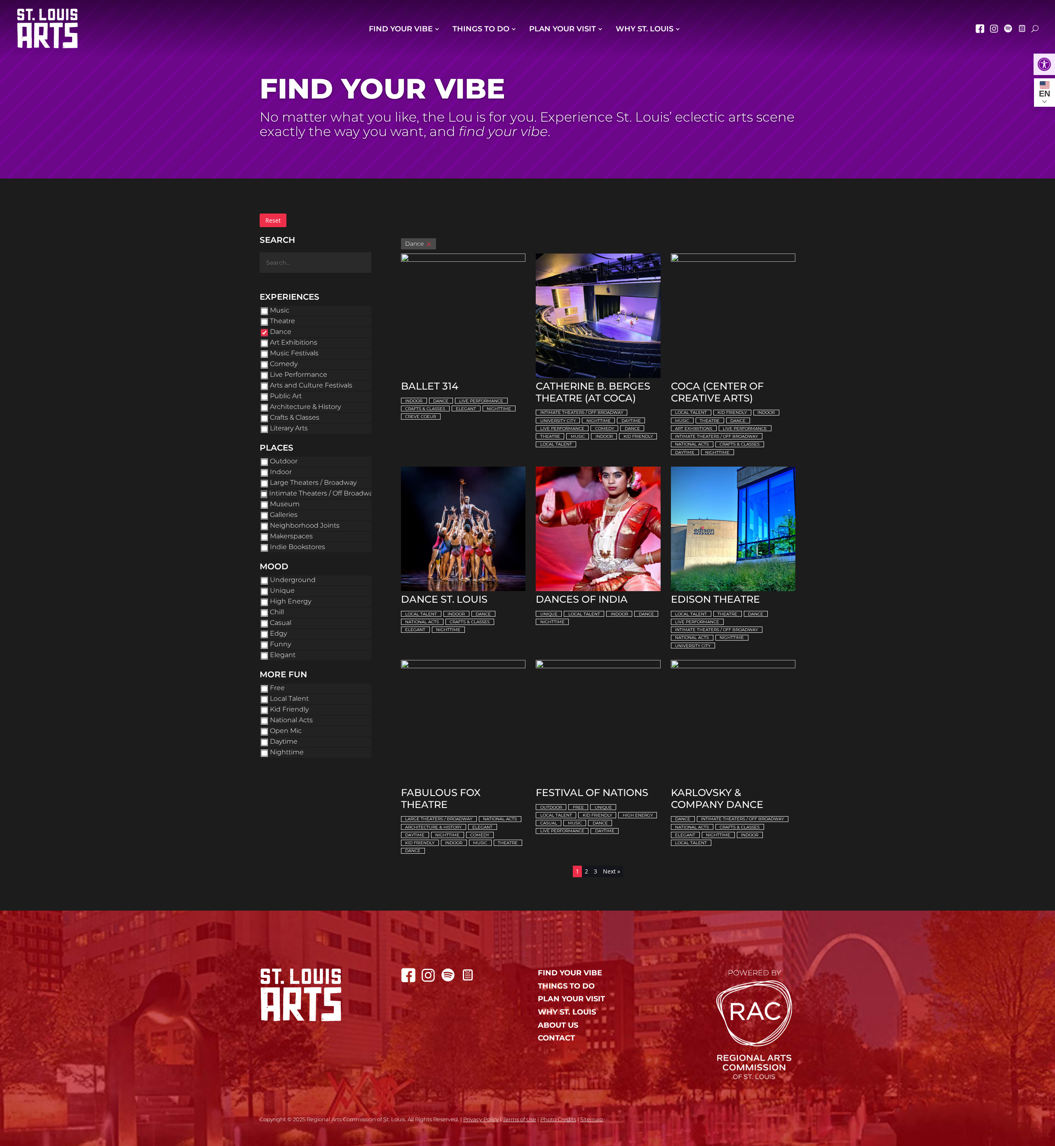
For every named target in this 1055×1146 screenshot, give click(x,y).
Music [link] (578, 436)
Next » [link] (611, 871)
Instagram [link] (994, 28)
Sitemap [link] (591, 1119)
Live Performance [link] (481, 401)
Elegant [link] (466, 408)
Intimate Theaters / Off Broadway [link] (581, 412)
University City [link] (558, 420)
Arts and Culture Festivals (311, 385)
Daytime (284, 741)
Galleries (284, 515)
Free (277, 688)
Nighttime (287, 752)
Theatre (282, 321)
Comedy (284, 364)
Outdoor (284, 461)
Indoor (281, 472)
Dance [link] (440, 401)
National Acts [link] (692, 444)
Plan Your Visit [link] (562, 28)
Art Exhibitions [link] (693, 428)
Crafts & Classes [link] (425, 408)
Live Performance (298, 374)
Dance (280, 332)
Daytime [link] (631, 420)
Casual (280, 623)
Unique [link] (549, 614)
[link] (1044, 64)
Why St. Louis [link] (644, 28)
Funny (280, 644)
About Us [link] (558, 1025)
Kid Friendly (289, 709)
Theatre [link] (550, 436)
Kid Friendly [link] (638, 436)
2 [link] (586, 871)
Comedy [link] (604, 428)
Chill (277, 612)
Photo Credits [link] (558, 1119)
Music (279, 310)
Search (277, 240)
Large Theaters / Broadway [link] (438, 819)
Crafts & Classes (294, 417)
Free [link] (578, 807)
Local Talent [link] (556, 444)
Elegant (282, 655)
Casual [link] (548, 823)
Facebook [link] (980, 28)
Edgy (278, 633)
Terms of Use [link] (519, 1119)
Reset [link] (273, 220)
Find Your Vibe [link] (401, 28)
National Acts (291, 720)
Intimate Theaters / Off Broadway (322, 493)
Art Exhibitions (293, 342)
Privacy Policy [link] (481, 1119)
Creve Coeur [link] (420, 416)
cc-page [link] (1022, 28)
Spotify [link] (1008, 28)
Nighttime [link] (499, 408)
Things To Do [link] (480, 28)
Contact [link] (556, 1038)
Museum (285, 504)
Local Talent (289, 698)
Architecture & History (305, 407)
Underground (293, 580)
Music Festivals (294, 353)
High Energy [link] (638, 815)
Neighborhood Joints (305, 525)
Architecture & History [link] (433, 827)
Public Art (286, 396)
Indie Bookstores (297, 547)
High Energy (290, 601)
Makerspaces (291, 536)
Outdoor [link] (551, 807)
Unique (282, 590)
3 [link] (595, 871)
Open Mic (286, 731)
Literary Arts (289, 428)
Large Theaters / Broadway (313, 482)
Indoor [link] (413, 401)
